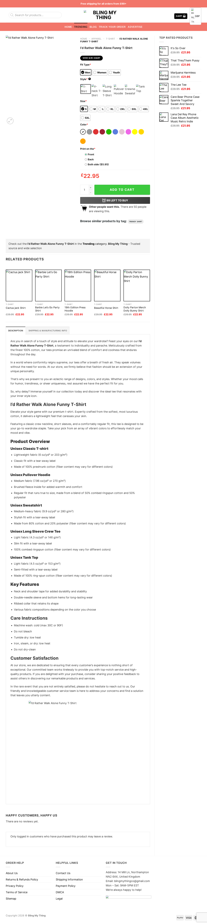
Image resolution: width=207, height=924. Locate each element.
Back (91, 159)
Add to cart (122, 190)
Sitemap (11, 898)
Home (68, 26)
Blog (93, 26)
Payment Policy (65, 885)
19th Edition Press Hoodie (75, 309)
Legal (59, 898)
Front (91, 154)
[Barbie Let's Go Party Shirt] (48, 285)
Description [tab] (15, 330)
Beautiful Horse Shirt (106, 307)
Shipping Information (69, 879)
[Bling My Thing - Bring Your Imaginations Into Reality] (103, 15)
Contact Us (63, 873)
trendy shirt (135, 221)
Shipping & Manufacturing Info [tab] (47, 330)
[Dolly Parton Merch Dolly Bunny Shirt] (137, 285)
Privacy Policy (14, 885)
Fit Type (85, 64)
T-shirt (110, 38)
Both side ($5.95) (98, 164)
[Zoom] (10, 121)
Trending (80, 26)
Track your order (112, 26)
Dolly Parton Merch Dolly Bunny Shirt (135, 309)
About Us (12, 873)
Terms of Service (16, 892)
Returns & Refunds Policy (22, 879)
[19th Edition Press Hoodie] (78, 285)
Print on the (87, 148)
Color (84, 124)
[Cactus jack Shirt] (19, 285)
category (95, 243)
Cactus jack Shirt (16, 307)
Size (83, 101)
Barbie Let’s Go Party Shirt (47, 309)
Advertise (135, 26)
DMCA (60, 892)
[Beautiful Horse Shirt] (107, 285)
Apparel (96, 38)
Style (85, 79)
